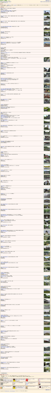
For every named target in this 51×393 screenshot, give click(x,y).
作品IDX (4, 1)
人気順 (44, 1)
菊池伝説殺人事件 (3, 42)
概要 (48, 1)
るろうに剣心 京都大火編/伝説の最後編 (6, 10)
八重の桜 (2, 65)
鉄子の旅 (2, 78)
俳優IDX (7, 1)
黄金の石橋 (2, 141)
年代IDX (1, 1)
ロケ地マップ (5, 2)
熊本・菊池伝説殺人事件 (4, 99)
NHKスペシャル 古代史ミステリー (5, 52)
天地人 (2, 116)
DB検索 (46, 1)
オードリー (2, 79)
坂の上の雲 (2, 21)
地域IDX (10, 1)
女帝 (1, 112)
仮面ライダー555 (3, 11)
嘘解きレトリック (3, 62)
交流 (50, 1)
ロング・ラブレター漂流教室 (5, 347)
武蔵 (1, 8)
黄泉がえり (2, 299)
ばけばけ (2, 154)
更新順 (41, 1)
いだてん (2, 47)
